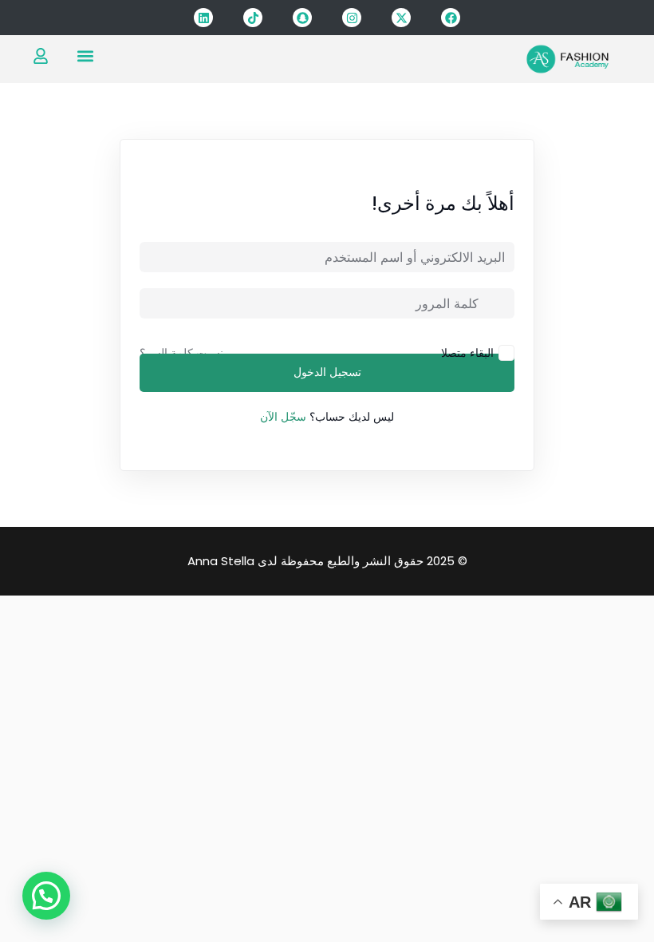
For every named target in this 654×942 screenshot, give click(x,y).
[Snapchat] (302, 17)
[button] (85, 55)
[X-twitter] (401, 17)
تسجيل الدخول (327, 372)
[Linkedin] (203, 17)
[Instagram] (351, 17)
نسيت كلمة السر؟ (181, 353)
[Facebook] (450, 17)
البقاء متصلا (467, 352)
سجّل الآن (283, 417)
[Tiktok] (252, 17)
